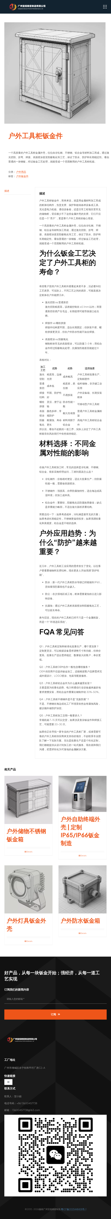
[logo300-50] (26, 4)
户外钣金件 (22, 176)
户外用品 (21, 171)
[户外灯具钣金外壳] (28, 889)
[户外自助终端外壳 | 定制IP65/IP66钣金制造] (83, 794)
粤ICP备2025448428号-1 (73, 1209)
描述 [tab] (6, 190)
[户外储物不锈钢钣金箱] (28, 800)
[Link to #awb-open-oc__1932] (105, 7)
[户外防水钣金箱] (83, 889)
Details (29, 852)
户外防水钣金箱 (80, 920)
